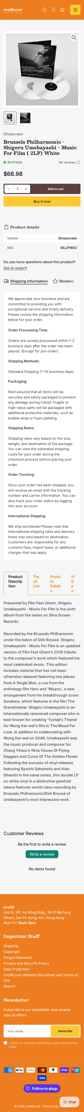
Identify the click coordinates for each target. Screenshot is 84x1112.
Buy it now (42, 201)
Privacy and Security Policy (26, 963)
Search (9, 986)
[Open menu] (75, 10)
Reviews (66, 281)
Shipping (11, 946)
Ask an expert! (15, 268)
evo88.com (33, 1106)
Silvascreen (13, 134)
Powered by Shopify (56, 1106)
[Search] (44, 10)
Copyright (12, 951)
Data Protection (16, 969)
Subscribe (65, 1031)
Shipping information (29, 281)
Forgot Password (18, 957)
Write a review (42, 854)
